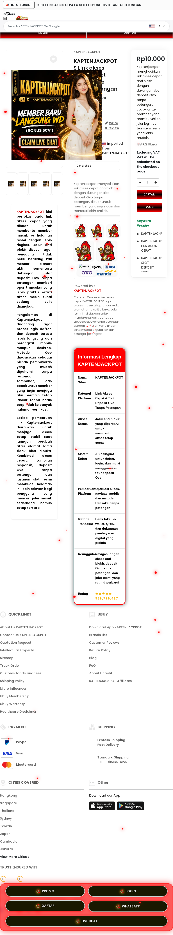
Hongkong (8, 795)
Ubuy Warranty (12, 704)
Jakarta (6, 849)
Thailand (7, 811)
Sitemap (7, 658)
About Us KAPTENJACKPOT (21, 627)
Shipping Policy (12, 681)
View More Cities (14, 857)
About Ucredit (100, 673)
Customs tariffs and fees (20, 673)
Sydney (6, 818)
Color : (84, 166)
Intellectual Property (17, 650)
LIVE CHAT (90, 919)
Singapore (8, 803)
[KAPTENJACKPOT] (22, 18)
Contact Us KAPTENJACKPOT (23, 635)
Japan (5, 834)
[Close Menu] (5, 19)
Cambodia (9, 841)
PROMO (48, 892)
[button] (53, 59)
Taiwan (6, 826)
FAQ (92, 665)
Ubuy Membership (15, 696)
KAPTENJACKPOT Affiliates (110, 681)
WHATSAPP (131, 905)
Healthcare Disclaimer (18, 711)
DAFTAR (129, 32)
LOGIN (43, 32)
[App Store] (102, 807)
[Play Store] (130, 807)
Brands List (98, 635)
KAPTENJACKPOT (30, 211)
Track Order (10, 665)
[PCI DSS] (3, 878)
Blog (93, 658)
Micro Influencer (13, 688)
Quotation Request (15, 642)
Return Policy (99, 650)
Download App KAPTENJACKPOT (115, 627)
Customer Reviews (104, 642)
